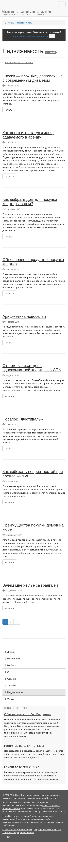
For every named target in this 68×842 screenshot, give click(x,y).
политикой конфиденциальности (31, 35)
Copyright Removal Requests (47, 829)
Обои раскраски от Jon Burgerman (27, 714)
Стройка (11, 678)
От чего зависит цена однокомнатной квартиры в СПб (31, 367)
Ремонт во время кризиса (21, 767)
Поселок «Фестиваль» (22, 419)
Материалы (13, 658)
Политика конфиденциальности (18, 832)
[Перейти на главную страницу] (34, 12)
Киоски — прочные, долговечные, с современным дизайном (33, 78)
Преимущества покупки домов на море (33, 527)
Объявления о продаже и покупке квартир (33, 261)
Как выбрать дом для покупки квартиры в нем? (29, 201)
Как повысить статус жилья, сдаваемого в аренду (28, 134)
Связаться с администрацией (17, 829)
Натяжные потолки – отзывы (24, 745)
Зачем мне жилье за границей (30, 585)
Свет (9, 672)
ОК (52, 35)
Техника (11, 685)
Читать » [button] (9, 109)
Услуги (10, 699)
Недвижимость (15, 692)
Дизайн (11, 651)
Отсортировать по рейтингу (19, 62)
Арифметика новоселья (24, 316)
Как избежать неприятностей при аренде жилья (32, 473)
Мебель (11, 665)
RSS (8, 837)
